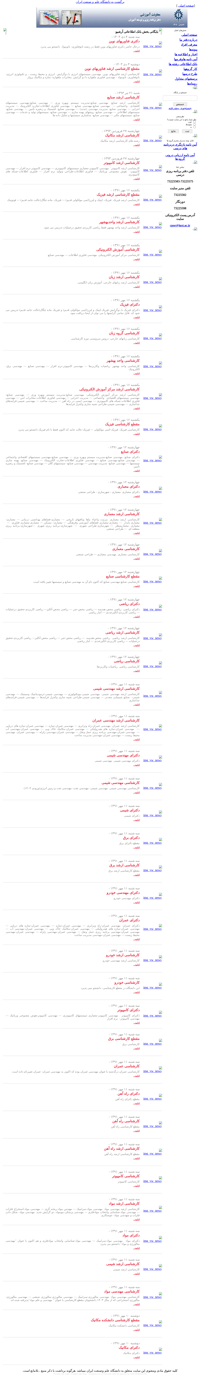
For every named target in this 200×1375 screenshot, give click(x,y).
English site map (79, 1374)
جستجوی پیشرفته (180, 108)
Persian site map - (62, 1374)
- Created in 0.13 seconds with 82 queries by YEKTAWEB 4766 (117, 1374)
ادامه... (136, 51)
